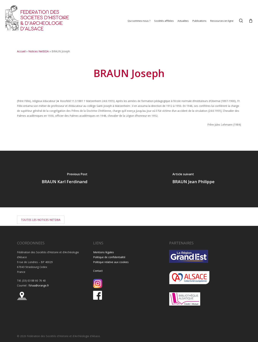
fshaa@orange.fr (39, 285)
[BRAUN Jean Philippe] (193, 179)
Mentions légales (103, 252)
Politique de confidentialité (109, 257)
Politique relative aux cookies (111, 262)
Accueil (21, 51)
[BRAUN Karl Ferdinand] (64, 179)
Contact (98, 271)
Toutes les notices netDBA (40, 220)
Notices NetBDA (38, 51)
